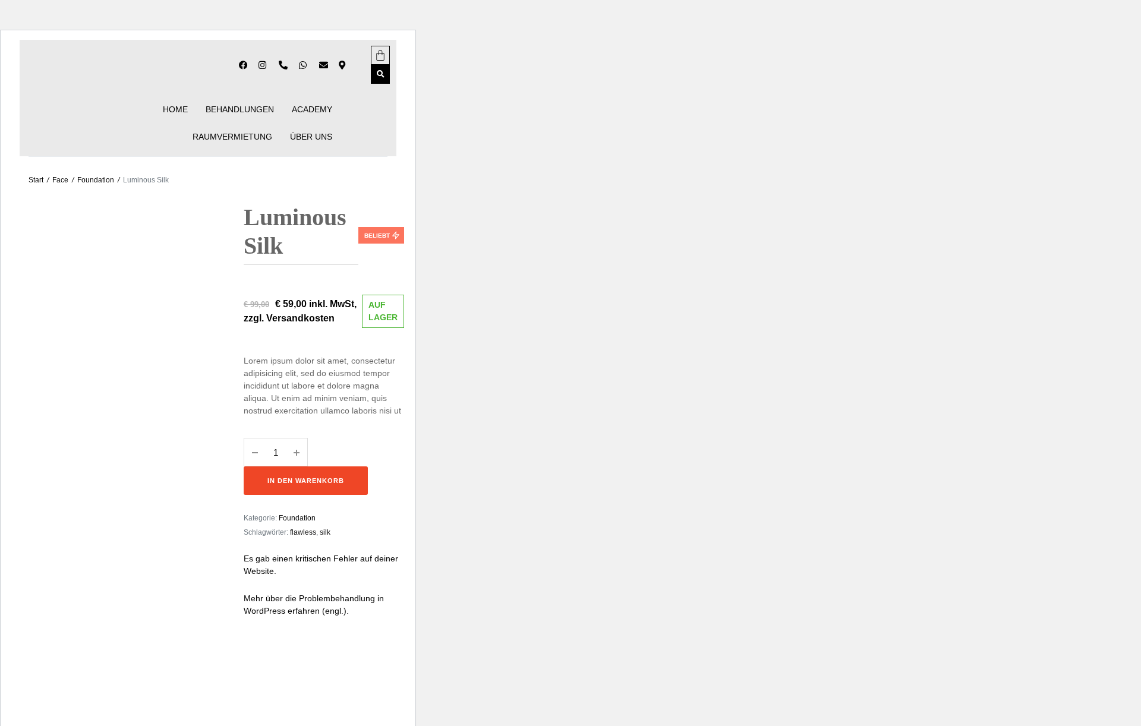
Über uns (311, 136)
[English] (89, 53)
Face (60, 180)
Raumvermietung (232, 136)
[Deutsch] (105, 53)
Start (36, 180)
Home (175, 109)
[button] (380, 74)
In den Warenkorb (305, 480)
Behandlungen (240, 109)
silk (325, 532)
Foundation (95, 180)
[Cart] (380, 55)
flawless (303, 532)
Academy (312, 109)
